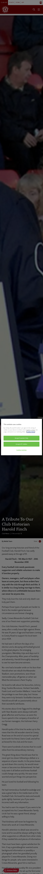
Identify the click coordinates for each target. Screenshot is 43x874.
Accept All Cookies (21, 444)
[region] (21, 437)
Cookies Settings (21, 450)
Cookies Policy (31, 431)
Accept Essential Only (21, 438)
